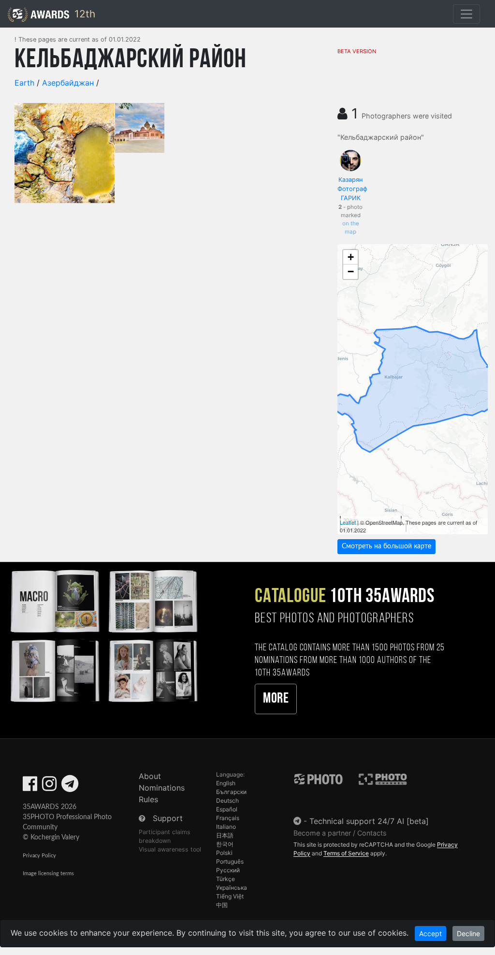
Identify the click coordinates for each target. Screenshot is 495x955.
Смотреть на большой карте (386, 546)
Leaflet (348, 522)
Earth (24, 83)
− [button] (351, 271)
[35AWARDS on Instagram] (49, 787)
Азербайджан (68, 83)
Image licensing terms (48, 873)
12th (83, 14)
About (150, 776)
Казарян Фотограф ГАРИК (352, 189)
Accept (430, 933)
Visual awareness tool (170, 849)
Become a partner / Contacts (340, 833)
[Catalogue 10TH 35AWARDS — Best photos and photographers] (103, 634)
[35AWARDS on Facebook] (30, 787)
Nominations (162, 788)
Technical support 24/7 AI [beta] (369, 821)
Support (168, 818)
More (276, 698)
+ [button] (351, 257)
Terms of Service (346, 853)
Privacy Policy (39, 855)
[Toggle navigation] (466, 14)
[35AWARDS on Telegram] (69, 787)
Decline (468, 933)
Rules (148, 799)
